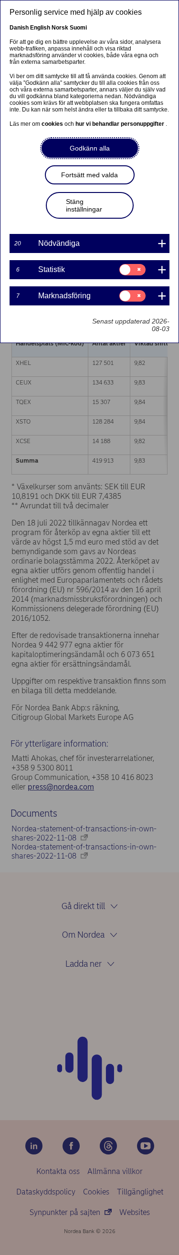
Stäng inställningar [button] (84, 205)
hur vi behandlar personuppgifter (120, 124)
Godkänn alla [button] (90, 148)
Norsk (60, 27)
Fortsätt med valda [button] (89, 175)
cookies (53, 124)
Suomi (78, 27)
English (40, 27)
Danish (19, 27)
